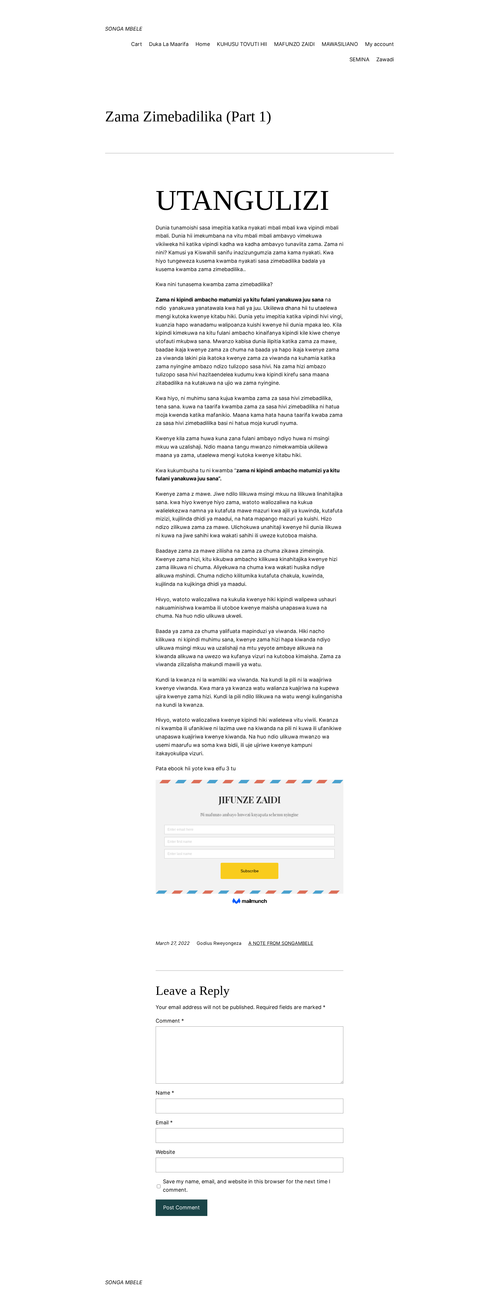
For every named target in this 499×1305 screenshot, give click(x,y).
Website (165, 1152)
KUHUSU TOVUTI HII (242, 44)
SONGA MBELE (123, 29)
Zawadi (385, 59)
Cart (136, 44)
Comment (170, 1021)
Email (164, 1122)
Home (202, 44)
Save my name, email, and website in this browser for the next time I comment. (246, 1185)
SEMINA (359, 59)
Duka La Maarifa (169, 44)
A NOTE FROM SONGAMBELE (280, 943)
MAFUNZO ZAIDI (294, 44)
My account (379, 44)
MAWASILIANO (340, 44)
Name (165, 1093)
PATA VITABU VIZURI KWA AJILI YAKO (218, 10)
